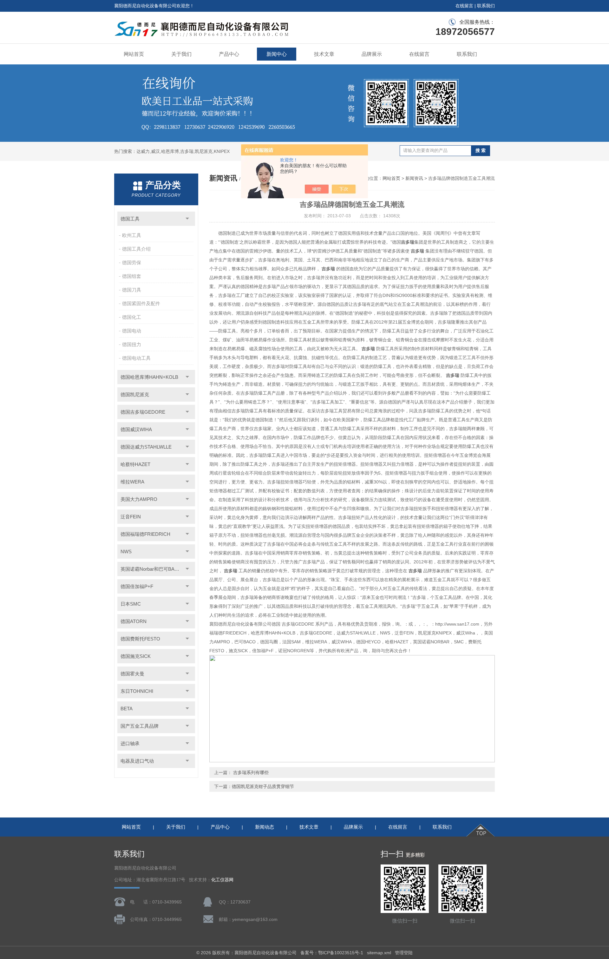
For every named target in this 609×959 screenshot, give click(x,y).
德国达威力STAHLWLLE (146, 447)
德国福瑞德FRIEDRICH (145, 534)
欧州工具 (131, 235)
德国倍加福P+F (137, 586)
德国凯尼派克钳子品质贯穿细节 (263, 786)
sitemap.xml (379, 952)
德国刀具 (131, 289)
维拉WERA (132, 481)
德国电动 (131, 330)
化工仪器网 (222, 879)
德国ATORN (134, 621)
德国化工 (131, 317)
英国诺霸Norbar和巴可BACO (151, 569)
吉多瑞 (407, 242)
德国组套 (131, 276)
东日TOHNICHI (137, 691)
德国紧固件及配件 (141, 303)
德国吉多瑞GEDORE (143, 412)
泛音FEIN (131, 516)
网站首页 (134, 54)
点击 (187, 219)
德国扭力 (131, 344)
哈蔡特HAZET (135, 464)
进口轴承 (130, 743)
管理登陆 (404, 952)
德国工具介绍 (136, 249)
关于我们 (181, 54)
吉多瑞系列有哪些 (250, 772)
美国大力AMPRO (139, 499)
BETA (127, 708)
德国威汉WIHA (136, 429)
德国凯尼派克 (135, 394)
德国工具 (130, 218)
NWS (126, 551)
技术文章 (324, 54)
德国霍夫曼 (132, 673)
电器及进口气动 (137, 761)
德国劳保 (131, 262)
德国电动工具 (136, 358)
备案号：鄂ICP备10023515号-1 (331, 952)
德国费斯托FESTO (140, 638)
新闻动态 (264, 827)
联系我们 (486, 5)
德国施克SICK (136, 656)
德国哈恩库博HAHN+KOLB (149, 377)
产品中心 (229, 54)
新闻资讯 (414, 178)
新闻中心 (276, 54)
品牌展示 (372, 54)
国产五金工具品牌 (140, 726)
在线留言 (464, 5)
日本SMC (131, 604)
